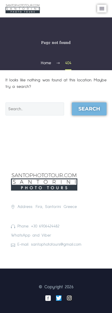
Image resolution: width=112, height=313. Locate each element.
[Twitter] (58, 298)
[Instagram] (69, 298)
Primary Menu (102, 8)
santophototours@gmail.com (56, 244)
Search (89, 109)
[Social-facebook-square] (48, 298)
